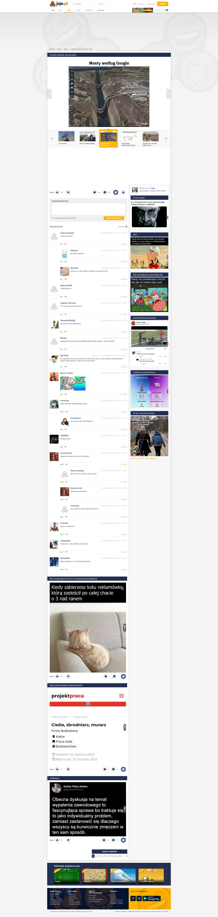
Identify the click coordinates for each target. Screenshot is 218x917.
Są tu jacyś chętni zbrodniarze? (66, 685)
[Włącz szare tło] (165, 10)
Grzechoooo (75, 418)
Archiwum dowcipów (56, 900)
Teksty (52, 896)
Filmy (78, 10)
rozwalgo (64, 400)
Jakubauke (65, 540)
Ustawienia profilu (94, 901)
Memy (69, 10)
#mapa (163, 191)
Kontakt (112, 894)
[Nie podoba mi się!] (71, 192)
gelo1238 (64, 355)
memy (59, 49)
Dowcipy (89, 10)
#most (158, 191)
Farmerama (72, 894)
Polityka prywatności (116, 900)
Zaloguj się (141, 4)
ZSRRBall (64, 435)
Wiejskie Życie (73, 898)
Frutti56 (64, 523)
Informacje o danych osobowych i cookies (116, 902)
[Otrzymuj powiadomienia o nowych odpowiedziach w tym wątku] (126, 233)
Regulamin (113, 898)
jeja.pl (52, 49)
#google (146, 191)
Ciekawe (54, 778)
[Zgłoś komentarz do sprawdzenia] (123, 233)
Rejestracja (92, 895)
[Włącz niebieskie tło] (167, 10)
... (123, 856)
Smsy (51, 898)
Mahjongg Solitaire (55, 904)
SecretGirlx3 (66, 453)
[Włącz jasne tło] (163, 10)
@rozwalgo (74, 421)
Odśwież (121, 227)
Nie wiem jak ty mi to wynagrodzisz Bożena (73, 578)
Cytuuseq (74, 505)
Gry (60, 10)
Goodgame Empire (74, 902)
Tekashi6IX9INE (67, 320)
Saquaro (74, 250)
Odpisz (124, 244)
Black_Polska (66, 373)
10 (120, 856)
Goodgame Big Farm (75, 904)
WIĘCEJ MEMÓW (109, 852)
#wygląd (152, 191)
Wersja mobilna (54, 894)
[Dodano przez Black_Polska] (73, 390)
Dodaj (163, 4)
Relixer (63, 338)
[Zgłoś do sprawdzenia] (123, 192)
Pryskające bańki (55, 902)
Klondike (71, 900)
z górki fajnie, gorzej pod (81, 49)
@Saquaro (74, 271)
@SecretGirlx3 (75, 474)
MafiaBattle (72, 896)
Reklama (113, 896)
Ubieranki (101, 10)
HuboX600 (65, 558)
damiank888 (66, 285)
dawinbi (74, 268)
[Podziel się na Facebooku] (115, 192)
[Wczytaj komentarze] (115, 676)
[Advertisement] (109, 166)
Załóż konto (151, 4)
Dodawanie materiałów (96, 899)
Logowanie (92, 897)
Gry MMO (73, 891)
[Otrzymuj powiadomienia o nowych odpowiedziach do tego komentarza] (126, 268)
